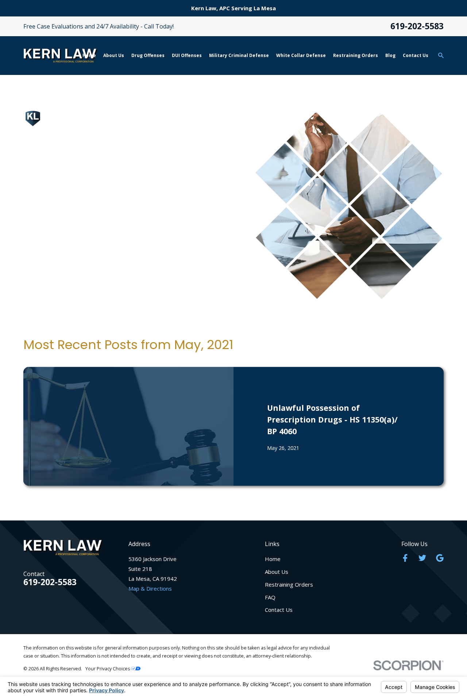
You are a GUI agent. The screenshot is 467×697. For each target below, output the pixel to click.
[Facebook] (405, 558)
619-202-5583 (417, 26)
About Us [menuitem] (113, 55)
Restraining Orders (289, 584)
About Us (276, 571)
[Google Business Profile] (440, 558)
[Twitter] (422, 558)
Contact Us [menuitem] (415, 55)
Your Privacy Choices (108, 669)
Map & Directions (150, 588)
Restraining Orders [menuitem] (355, 55)
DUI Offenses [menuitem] (187, 55)
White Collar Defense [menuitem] (301, 55)
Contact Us (279, 609)
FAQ (270, 597)
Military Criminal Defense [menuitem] (239, 55)
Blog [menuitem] (390, 55)
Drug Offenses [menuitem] (148, 55)
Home (273, 558)
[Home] (60, 55)
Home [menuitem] (89, 55)
